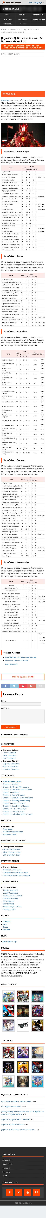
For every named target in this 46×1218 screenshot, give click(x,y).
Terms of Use (7, 1164)
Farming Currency (38, 19)
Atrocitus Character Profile (16, 661)
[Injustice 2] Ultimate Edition (12, 1124)
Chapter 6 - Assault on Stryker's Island (18, 798)
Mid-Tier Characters (11, 766)
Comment (5, 708)
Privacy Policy (7, 1160)
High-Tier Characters (11, 764)
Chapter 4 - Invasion (11, 792)
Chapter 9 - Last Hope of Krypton (16, 806)
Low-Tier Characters (11, 769)
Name (3, 701)
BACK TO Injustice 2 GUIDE (23, 677)
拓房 (17, 54)
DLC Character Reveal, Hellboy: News (16, 1101)
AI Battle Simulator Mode (13, 832)
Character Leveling (10, 898)
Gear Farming (8, 904)
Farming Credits (9, 909)
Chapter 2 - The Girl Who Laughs (16, 787)
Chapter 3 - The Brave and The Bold (17, 789)
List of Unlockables (10, 893)
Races (5, 927)
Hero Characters (9, 753)
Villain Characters (9, 755)
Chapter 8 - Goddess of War (14, 803)
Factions (6, 929)
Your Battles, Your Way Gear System (20, 657)
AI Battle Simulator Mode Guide (15, 872)
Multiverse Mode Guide (12, 870)
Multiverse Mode (9, 834)
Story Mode (7, 829)
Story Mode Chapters (12, 781)
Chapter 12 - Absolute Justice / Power (18, 814)
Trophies (23, 24)
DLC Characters (9, 758)
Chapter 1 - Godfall (10, 784)
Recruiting (6, 1172)
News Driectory (9, 942)
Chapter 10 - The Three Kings (14, 809)
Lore (5, 924)
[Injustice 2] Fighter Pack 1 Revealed (15, 1119)
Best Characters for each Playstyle (16, 875)
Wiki (7, 15)
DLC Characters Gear (11, 855)
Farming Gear (8, 24)
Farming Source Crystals (12, 895)
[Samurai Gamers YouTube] (27, 1192)
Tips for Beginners (10, 890)
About (4, 1176)
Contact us (6, 1168)
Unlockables (7, 19)
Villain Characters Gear (12, 852)
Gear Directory (11, 664)
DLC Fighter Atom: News (11, 1106)
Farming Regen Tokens (12, 906)
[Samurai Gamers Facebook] (9, 1192)
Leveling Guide (23, 19)
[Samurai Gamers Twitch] (36, 1192)
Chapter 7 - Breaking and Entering (16, 800)
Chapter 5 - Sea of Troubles (14, 795)
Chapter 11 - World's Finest (13, 811)
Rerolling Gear (8, 901)
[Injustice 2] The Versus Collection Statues (18, 1129)
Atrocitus (5, 100)
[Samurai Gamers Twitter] (18, 1192)
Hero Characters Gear (11, 849)
